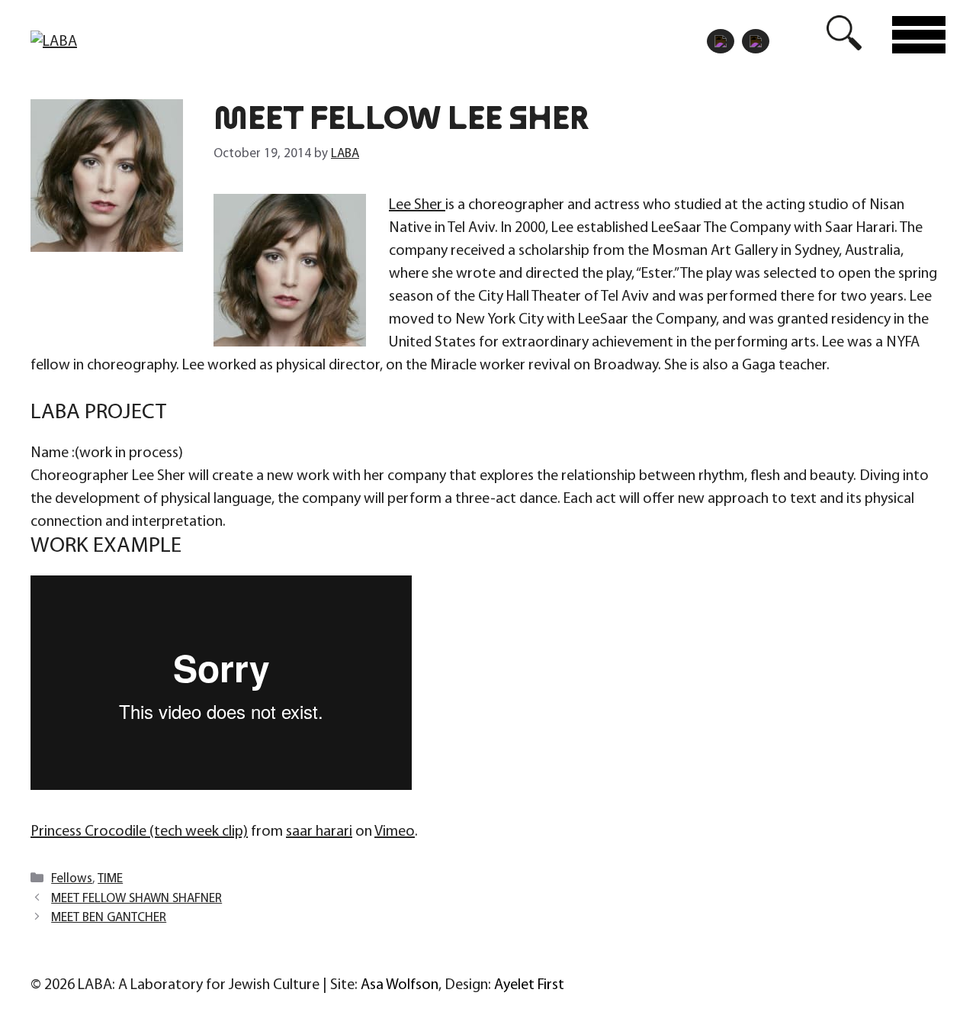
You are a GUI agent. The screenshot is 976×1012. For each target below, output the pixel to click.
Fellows (71, 878)
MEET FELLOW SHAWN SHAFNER (136, 898)
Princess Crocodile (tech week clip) (139, 832)
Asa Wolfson (399, 985)
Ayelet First (529, 985)
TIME (110, 878)
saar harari (319, 832)
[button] (844, 34)
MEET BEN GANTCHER (108, 917)
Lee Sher (417, 205)
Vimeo (394, 832)
